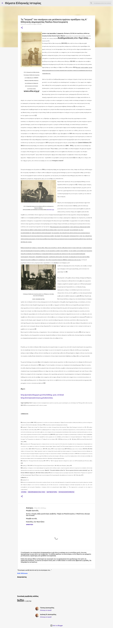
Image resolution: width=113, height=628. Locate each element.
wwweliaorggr (31, 91)
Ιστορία (23, 492)
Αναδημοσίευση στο (73, 38)
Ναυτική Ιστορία (52, 492)
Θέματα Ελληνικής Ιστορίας (23, 3)
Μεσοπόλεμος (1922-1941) (36, 492)
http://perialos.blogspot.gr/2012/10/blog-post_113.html (42, 395)
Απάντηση (29, 524)
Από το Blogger (57, 625)
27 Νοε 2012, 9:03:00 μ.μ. (40, 508)
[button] (22, 28)
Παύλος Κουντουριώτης (66, 492)
